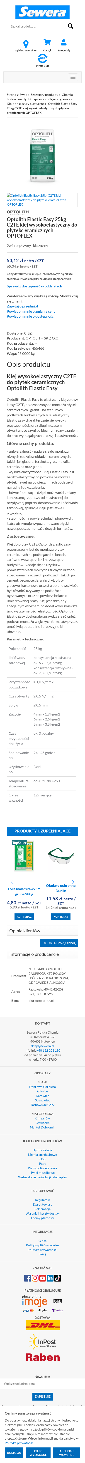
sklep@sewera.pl (42, 1046)
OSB (42, 1159)
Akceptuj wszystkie (66, 1452)
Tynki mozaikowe (43, 1172)
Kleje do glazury (59, 99)
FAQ (42, 1254)
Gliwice (42, 1091)
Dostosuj (14, 1452)
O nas (42, 1241)
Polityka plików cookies (42, 1245)
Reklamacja (42, 1209)
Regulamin (42, 1200)
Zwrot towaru (42, 1204)
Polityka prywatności (42, 1250)
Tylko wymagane (38, 1452)
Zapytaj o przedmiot (22, 306)
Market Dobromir (42, 1127)
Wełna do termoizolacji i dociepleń (42, 1177)
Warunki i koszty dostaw (43, 1213)
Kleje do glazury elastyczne (25, 103)
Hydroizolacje (42, 1150)
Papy (42, 1163)
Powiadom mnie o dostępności (30, 316)
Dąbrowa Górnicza (42, 1087)
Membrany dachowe (42, 1154)
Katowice (42, 1096)
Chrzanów (42, 1118)
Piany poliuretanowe (42, 1168)
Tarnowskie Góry (42, 1105)
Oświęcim (43, 1123)
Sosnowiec (42, 1100)
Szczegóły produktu (44, 94)
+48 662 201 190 (48, 1050)
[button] (73, 882)
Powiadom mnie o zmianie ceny (31, 311)
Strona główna (17, 94)
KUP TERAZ (24, 916)
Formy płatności (42, 1218)
